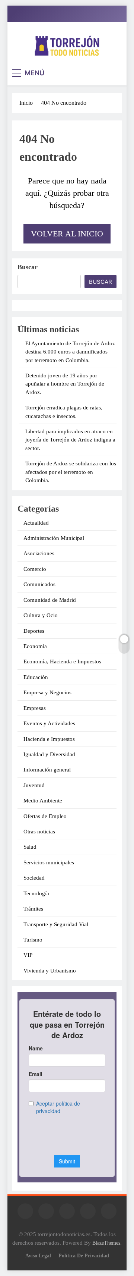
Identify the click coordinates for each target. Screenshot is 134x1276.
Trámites (33, 909)
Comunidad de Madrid (49, 600)
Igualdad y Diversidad (49, 754)
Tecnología (36, 893)
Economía (35, 646)
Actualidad (36, 523)
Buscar (27, 267)
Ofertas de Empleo (45, 816)
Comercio (34, 569)
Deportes (33, 631)
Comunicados (39, 584)
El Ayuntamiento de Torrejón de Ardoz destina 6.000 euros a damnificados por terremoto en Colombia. (70, 351)
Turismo (32, 940)
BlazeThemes (106, 1243)
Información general (47, 770)
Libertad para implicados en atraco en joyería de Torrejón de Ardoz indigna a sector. (70, 439)
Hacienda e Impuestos (49, 739)
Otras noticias (39, 832)
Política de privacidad (83, 1255)
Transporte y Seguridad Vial (55, 924)
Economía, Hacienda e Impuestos (62, 661)
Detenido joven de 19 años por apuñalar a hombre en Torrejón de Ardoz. (64, 384)
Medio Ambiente (42, 801)
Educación (35, 677)
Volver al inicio (67, 233)
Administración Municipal (53, 538)
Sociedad (34, 878)
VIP (27, 955)
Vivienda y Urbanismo (49, 971)
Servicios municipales (48, 862)
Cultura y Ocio (40, 615)
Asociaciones (38, 553)
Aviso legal (38, 1255)
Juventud (34, 785)
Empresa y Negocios (47, 692)
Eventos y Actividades (49, 723)
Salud (29, 847)
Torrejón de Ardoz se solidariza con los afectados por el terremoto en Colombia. (70, 472)
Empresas (34, 708)
